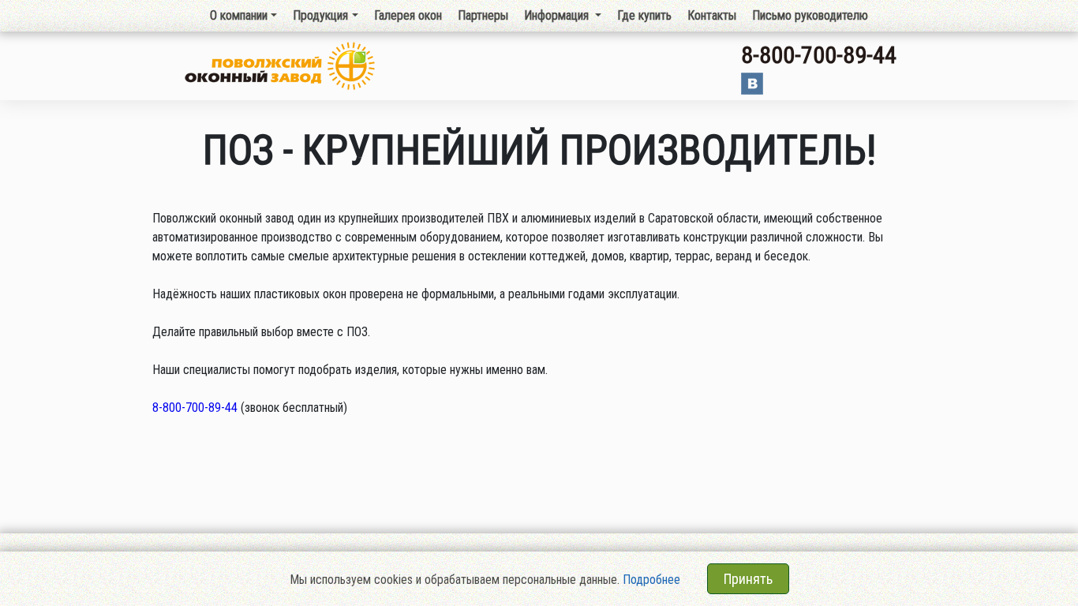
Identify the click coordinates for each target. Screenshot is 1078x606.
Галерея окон (408, 15)
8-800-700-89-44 (818, 55)
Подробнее (651, 579)
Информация (558, 15)
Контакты (711, 15)
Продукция (320, 15)
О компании (239, 15)
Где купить (644, 15)
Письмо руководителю (810, 15)
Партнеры (483, 15)
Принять (748, 578)
